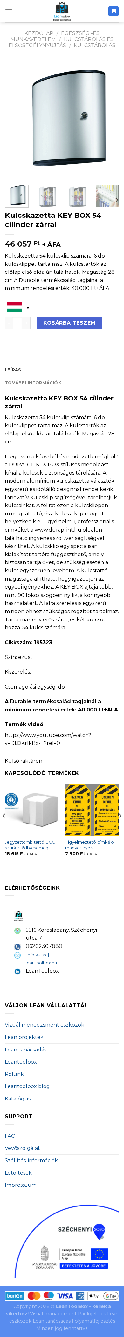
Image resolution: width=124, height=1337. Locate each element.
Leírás (13, 369)
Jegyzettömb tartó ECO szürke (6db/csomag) (30, 844)
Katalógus (18, 1099)
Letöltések (18, 1173)
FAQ (10, 1136)
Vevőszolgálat (22, 1148)
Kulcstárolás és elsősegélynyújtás (61, 42)
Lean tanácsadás (25, 1050)
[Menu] (8, 11)
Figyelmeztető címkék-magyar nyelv (89, 844)
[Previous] (15, 119)
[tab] (62, 370)
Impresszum (21, 1185)
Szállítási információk (31, 1160)
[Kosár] (113, 11)
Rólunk (14, 1074)
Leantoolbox (21, 1062)
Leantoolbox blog (27, 1086)
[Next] (109, 119)
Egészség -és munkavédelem (55, 36)
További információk (33, 382)
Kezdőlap (38, 33)
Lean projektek (24, 1037)
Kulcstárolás (94, 45)
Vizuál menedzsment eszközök (44, 1025)
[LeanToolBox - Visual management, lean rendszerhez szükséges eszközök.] (62, 11)
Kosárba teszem (69, 323)
